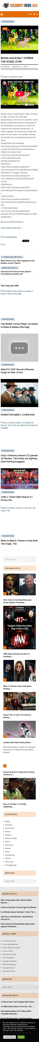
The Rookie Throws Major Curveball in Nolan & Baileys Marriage (19, 325)
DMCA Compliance (9, 964)
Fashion (8, 834)
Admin (6, 67)
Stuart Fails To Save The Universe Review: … (17, 716)
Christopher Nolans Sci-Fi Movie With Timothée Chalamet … (16, 1012)
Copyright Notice (9, 968)
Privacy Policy (8, 951)
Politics (8, 858)
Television (7, 22)
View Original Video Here (11, 227)
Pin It (3, 244)
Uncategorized (10, 865)
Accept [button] (21, 1037)
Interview (9, 845)
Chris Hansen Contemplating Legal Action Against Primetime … (17, 601)
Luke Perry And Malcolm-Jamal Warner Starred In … (17, 918)
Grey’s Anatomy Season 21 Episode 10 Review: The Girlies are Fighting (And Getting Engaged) (19, 458)
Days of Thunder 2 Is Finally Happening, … (14, 805)
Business (8, 824)
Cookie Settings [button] (10, 1037)
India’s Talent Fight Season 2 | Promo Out (16, 498)
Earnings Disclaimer (10, 961)
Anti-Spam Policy (9, 971)
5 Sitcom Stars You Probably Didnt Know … (18, 1002)
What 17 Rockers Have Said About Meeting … (17, 687)
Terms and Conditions (10, 944)
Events (8, 831)
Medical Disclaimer (9, 954)
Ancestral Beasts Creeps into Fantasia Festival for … (19, 773)
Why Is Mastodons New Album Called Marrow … (16, 901)
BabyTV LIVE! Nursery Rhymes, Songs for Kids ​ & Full (18, 371)
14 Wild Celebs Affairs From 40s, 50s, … (18, 1006)
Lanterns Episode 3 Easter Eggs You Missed (18, 907)
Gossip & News (11, 838)
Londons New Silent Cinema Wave (17, 742)
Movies (8, 848)
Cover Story (9, 828)
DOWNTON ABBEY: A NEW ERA (18, 414)
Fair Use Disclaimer (9, 941)
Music (7, 851)
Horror (7, 841)
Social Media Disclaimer (11, 947)
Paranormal (10, 855)
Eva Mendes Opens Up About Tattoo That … (19, 912)
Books (7, 821)
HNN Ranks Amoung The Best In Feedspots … (16, 655)
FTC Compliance (8, 957)
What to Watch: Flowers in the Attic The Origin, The (19, 542)
